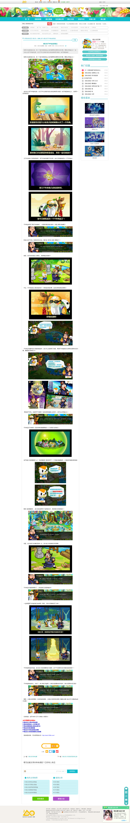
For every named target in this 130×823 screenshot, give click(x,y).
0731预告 (56, 790)
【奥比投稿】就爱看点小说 (91, 73)
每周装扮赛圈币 (64, 33)
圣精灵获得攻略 (61, 24)
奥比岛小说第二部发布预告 (94, 55)
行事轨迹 (94, 27)
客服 (104, 5)
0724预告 (56, 792)
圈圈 (94, 42)
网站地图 (84, 808)
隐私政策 (89, 808)
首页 (27, 19)
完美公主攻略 (82, 24)
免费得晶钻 (55, 33)
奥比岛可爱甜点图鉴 (31, 784)
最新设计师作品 (84, 30)
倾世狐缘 (32, 27)
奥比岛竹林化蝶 (32, 756)
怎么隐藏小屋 (91, 24)
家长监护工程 (66, 808)
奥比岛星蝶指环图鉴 (31, 790)
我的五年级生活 (64, 27)
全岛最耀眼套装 (55, 30)
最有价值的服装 (45, 30)
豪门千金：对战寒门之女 (43, 27)
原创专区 (81, 19)
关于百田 (48, 808)
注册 (104, 2)
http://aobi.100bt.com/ (48, 735)
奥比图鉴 (48, 19)
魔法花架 (98, 24)
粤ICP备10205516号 (56, 812)
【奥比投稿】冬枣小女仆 (91, 81)
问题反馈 (126, 800)
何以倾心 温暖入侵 (84, 27)
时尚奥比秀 (59, 19)
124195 (98, 41)
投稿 (75, 40)
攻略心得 (92, 19)
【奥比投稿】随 (88, 88)
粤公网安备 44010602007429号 (70, 812)
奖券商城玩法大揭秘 (94, 59)
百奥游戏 (24, 2)
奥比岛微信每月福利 (35, 33)
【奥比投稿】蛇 (88, 91)
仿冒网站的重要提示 (94, 52)
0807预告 (56, 787)
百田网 (31, 2)
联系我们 (54, 808)
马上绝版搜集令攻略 (72, 24)
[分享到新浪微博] (57, 751)
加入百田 (59, 808)
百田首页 (40, 799)
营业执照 (48, 812)
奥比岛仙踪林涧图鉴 (31, 792)
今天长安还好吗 (74, 27)
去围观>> (124, 820)
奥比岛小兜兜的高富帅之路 (69, 756)
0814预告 (56, 784)
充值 (101, 5)
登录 (100, 2)
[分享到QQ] (47, 751)
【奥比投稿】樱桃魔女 (90, 83)
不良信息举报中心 (83, 812)
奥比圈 (103, 19)
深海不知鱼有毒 (54, 27)
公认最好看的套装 (74, 30)
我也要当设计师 (119, 811)
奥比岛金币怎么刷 (46, 33)
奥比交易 (70, 19)
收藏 (107, 5)
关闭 (127, 807)
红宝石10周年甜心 (34, 30)
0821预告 (56, 782)
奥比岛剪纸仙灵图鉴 (31, 782)
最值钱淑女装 (64, 30)
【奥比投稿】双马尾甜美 (91, 75)
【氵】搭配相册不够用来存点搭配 (93, 70)
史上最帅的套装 (94, 30)
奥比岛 (33, 12)
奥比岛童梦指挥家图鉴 (32, 787)
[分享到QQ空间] (50, 751)
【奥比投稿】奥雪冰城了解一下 (93, 86)
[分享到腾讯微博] (53, 751)
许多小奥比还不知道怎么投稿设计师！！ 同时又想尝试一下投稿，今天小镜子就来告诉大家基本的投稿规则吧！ (120, 816)
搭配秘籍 (38, 19)
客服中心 (78, 808)
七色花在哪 (105, 24)
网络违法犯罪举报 (53, 813)
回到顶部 (126, 803)
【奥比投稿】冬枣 (89, 94)
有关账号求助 (88, 78)
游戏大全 (61, 799)
